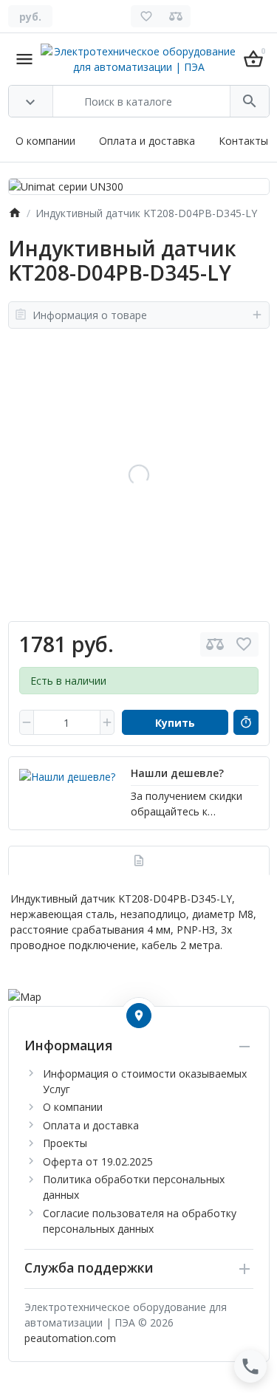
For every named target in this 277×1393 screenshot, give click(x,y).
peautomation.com (70, 1338)
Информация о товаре (90, 315)
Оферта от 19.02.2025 (98, 1161)
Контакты (243, 141)
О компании (45, 141)
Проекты (65, 1143)
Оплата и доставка (147, 141)
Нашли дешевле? (177, 773)
